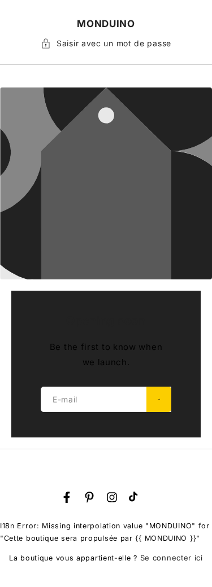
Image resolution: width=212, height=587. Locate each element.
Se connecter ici (171, 557)
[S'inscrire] (158, 399)
